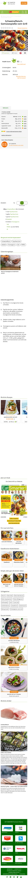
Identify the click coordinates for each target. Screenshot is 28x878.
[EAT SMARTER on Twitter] (17, 877)
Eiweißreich (7, 562)
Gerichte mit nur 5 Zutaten (14, 694)
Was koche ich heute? (14, 667)
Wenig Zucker (5, 609)
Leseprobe (3, 517)
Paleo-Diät (9, 595)
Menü (2, 12)
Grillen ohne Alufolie (6, 752)
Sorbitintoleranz (6, 605)
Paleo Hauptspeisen (7, 599)
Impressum (9, 869)
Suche (23, 12)
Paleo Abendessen (19, 595)
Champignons (15, 222)
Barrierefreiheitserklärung (10, 874)
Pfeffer (9, 227)
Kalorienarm (23, 605)
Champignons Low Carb (16, 609)
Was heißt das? (21, 64)
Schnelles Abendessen (14, 640)
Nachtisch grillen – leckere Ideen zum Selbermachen (14, 786)
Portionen (22, 205)
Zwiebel (4, 245)
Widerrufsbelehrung (14, 872)
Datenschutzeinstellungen (14, 870)
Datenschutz (17, 869)
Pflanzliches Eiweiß (18, 562)
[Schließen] (1, 3)
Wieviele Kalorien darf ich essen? (21, 77)
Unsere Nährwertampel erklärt (14, 131)
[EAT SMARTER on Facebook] (7, 877)
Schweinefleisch (11, 209)
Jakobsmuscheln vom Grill (10, 417)
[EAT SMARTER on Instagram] (14, 877)
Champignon (11, 245)
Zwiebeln (9, 219)
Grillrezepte (5, 602)
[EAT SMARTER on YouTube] (21, 877)
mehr (25, 116)
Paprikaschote (13, 211)
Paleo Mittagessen (18, 599)
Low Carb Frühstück (7, 541)
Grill (11, 602)
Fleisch (3, 595)
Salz (8, 224)
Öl (7, 229)
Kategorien (22, 874)
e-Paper (25, 517)
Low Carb (16, 602)
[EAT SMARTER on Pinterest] (10, 877)
